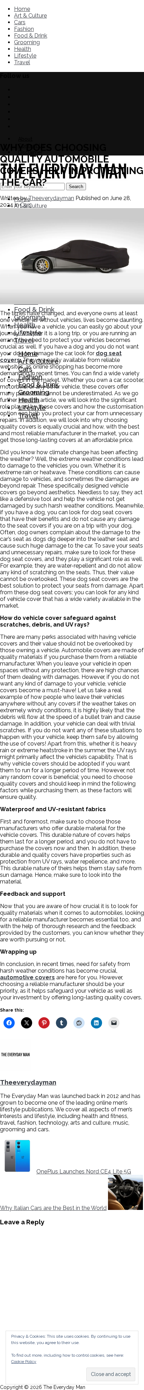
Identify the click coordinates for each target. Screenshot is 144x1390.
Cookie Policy (23, 1361)
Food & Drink (30, 35)
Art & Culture (30, 15)
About (25, 139)
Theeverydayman (51, 198)
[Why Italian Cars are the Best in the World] (125, 1208)
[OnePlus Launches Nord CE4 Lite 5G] (17, 1171)
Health (22, 49)
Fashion (24, 29)
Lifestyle (25, 55)
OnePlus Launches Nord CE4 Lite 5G (83, 1171)
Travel (22, 62)
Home (22, 9)
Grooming (27, 42)
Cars (20, 22)
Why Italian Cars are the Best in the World (53, 1208)
